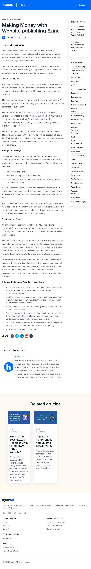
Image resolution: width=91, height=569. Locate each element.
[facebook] (12, 336)
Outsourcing (76, 123)
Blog (22, 5)
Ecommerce (76, 93)
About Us (6, 526)
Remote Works (8, 538)
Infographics (76, 97)
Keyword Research (78, 105)
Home (5, 522)
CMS (73, 85)
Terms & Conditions (10, 551)
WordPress (75, 198)
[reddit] (26, 336)
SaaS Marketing (77, 156)
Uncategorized (77, 183)
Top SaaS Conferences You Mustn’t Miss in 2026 (44, 441)
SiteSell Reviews (77, 163)
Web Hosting (76, 187)
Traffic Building (77, 179)
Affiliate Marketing (78, 67)
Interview (74, 101)
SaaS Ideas (75, 152)
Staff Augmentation (78, 171)
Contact (82, 5)
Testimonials (76, 175)
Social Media (76, 167)
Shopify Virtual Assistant (55, 522)
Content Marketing (78, 89)
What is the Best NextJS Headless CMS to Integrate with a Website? (18, 444)
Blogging (74, 81)
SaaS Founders (77, 148)
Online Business (16, 19)
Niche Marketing (77, 116)
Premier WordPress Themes (75, 130)
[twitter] (17, 336)
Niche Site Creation (53, 529)
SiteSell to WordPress (54, 526)
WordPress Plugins (78, 202)
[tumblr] (31, 336)
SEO (73, 159)
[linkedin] (22, 336)
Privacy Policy (8, 548)
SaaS (73, 137)
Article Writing (76, 77)
